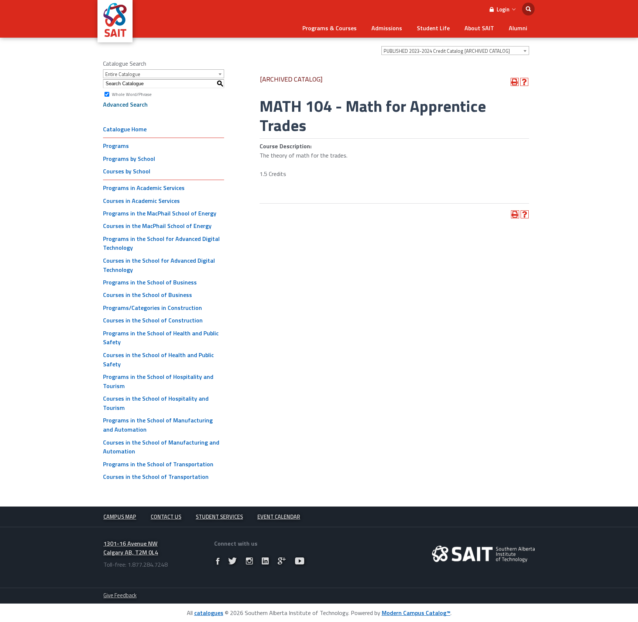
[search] (528, 9)
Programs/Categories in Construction (152, 307)
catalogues (208, 612)
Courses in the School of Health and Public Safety (158, 359)
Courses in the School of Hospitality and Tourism (156, 403)
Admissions (386, 28)
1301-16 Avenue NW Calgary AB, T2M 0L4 (130, 548)
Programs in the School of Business (150, 282)
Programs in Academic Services (144, 187)
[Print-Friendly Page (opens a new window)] (515, 82)
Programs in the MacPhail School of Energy (159, 213)
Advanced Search (125, 104)
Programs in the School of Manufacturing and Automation (158, 425)
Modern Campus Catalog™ (416, 612)
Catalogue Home (125, 129)
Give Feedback (120, 595)
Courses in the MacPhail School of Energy (157, 225)
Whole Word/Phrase (132, 93)
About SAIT (479, 28)
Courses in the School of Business (147, 294)
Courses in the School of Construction (153, 320)
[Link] (218, 560)
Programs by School (129, 158)
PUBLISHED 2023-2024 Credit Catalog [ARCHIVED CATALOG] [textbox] (447, 51)
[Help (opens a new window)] (524, 82)
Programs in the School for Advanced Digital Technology (161, 243)
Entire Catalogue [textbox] (122, 74)
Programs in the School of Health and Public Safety (161, 338)
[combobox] (455, 50)
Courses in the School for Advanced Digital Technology (159, 265)
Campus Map (119, 516)
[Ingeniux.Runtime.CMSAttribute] (483, 554)
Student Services (219, 516)
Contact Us (166, 516)
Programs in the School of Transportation (158, 464)
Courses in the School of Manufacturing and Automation (161, 447)
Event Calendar (278, 516)
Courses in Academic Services (141, 200)
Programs (116, 145)
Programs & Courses (329, 28)
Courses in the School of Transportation (156, 476)
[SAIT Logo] (115, 38)
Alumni (518, 28)
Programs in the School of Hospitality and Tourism (158, 381)
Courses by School (126, 171)
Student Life (433, 28)
